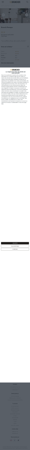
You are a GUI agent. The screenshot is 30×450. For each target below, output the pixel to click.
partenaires (9, 75)
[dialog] (15, 225)
